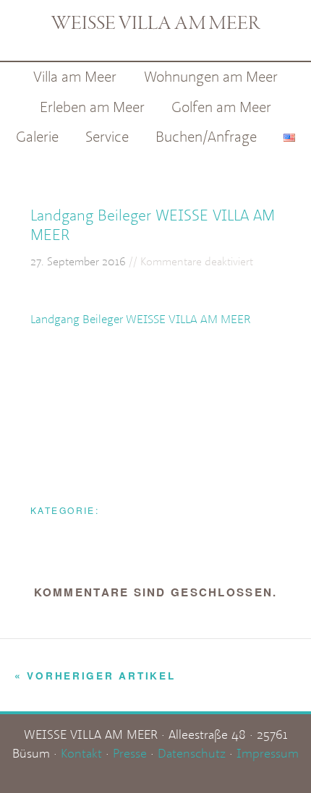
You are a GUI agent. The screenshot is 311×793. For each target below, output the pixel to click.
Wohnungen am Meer (211, 76)
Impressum (268, 753)
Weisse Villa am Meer (155, 24)
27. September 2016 (78, 261)
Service (107, 136)
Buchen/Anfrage (206, 136)
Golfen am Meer (221, 106)
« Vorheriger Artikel (94, 675)
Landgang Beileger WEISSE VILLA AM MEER (140, 319)
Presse (130, 753)
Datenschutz (192, 753)
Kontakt (81, 753)
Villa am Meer (74, 76)
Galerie (37, 136)
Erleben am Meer (92, 106)
